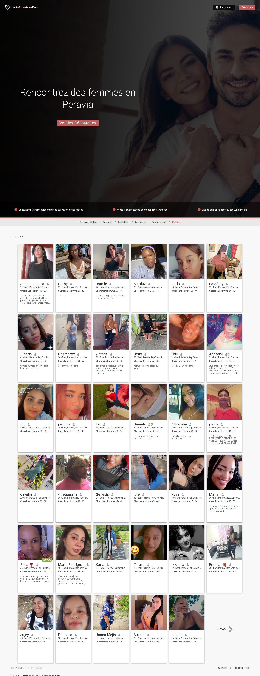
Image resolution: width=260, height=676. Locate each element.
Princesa (65, 635)
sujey (24, 635)
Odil (174, 354)
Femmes (107, 222)
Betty (138, 354)
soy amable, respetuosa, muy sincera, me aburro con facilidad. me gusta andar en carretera (110, 369)
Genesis (102, 494)
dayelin (26, 494)
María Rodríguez (71, 565)
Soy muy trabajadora (68, 366)
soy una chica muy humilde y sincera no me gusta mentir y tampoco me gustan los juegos (35, 578)
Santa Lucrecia (32, 284)
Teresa (139, 565)
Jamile (101, 284)
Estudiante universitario (182, 366)
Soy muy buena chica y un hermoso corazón (146, 437)
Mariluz (140, 284)
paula (213, 424)
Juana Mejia (106, 635)
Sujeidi (139, 635)
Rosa (175, 494)
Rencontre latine (88, 222)
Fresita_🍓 (218, 565)
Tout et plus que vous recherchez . (181, 437)
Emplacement (159, 222)
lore (137, 494)
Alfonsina (179, 424)
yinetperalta (67, 494)
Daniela (140, 424)
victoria (102, 354)
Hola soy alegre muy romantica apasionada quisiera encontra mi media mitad (224, 508)
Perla (175, 284)
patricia (64, 424)
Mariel (214, 494)
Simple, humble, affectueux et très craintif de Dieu (34, 367)
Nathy (63, 284)
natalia (176, 635)
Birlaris (26, 354)
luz (98, 424)
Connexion (247, 7)
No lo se (62, 295)
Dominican (140, 222)
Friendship (123, 222)
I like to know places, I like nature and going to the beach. (111, 296)
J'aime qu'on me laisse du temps (146, 367)
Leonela (177, 565)
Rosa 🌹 (27, 565)
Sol (22, 424)
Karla (100, 565)
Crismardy (66, 354)
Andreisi (216, 354)
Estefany (216, 284)
